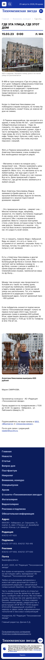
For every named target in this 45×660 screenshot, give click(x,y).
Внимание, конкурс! (22, 19)
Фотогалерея (9, 499)
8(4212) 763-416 (25, 543)
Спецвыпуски (10, 485)
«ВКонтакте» (7, 424)
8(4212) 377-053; (9, 543)
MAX (37, 421)
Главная (5, 19)
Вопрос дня (8, 465)
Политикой (13, 651)
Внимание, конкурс (13, 480)
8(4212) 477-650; (9, 552)
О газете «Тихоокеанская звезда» (22, 494)
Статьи (6, 461)
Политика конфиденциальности (16, 634)
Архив (5, 489)
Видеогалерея (10, 504)
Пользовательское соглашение (16, 631)
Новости (7, 456)
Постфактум (9, 470)
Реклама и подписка (14, 509)
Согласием (37, 650)
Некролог (7, 475)
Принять (22, 655)
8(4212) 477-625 (9, 535)
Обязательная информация (18, 513)
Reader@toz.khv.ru (10, 560)
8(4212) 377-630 (25, 552)
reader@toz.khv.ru (10, 430)
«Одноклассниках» (24, 424)
